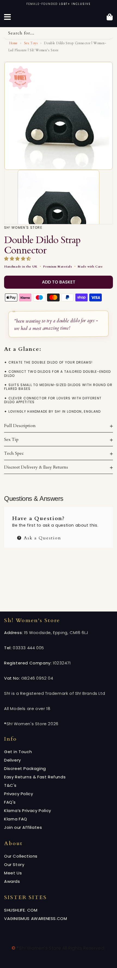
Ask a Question (41, 537)
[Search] (107, 33)
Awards (12, 881)
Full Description (20, 426)
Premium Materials (57, 267)
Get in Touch (18, 751)
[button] (18, 259)
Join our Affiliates (23, 827)
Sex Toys (31, 43)
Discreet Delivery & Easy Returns (36, 467)
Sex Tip (11, 439)
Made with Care (90, 267)
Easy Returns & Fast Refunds (35, 777)
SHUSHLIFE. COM (20, 910)
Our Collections (21, 856)
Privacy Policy (18, 794)
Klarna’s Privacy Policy (27, 810)
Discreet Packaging (25, 768)
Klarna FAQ (15, 819)
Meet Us (13, 873)
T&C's (10, 785)
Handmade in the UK (21, 267)
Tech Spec (14, 453)
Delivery (12, 760)
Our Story (14, 864)
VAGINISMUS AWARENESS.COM (35, 918)
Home (13, 43)
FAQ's (10, 802)
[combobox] (58, 33)
